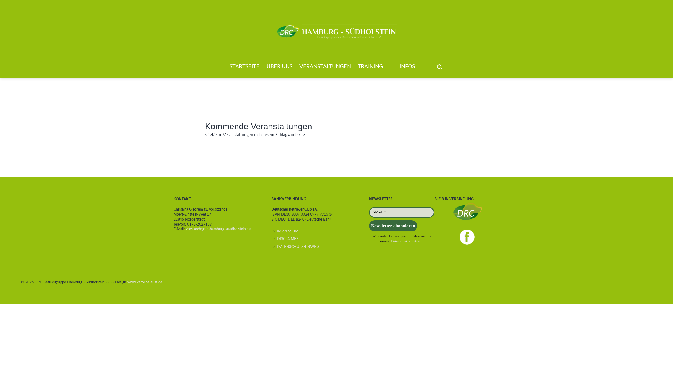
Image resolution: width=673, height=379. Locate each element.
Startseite (244, 66)
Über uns (280, 66)
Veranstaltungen (325, 66)
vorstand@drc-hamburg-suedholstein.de (218, 229)
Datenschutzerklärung (406, 241)
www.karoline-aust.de (144, 282)
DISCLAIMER (288, 239)
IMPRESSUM (287, 231)
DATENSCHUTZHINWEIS (298, 247)
